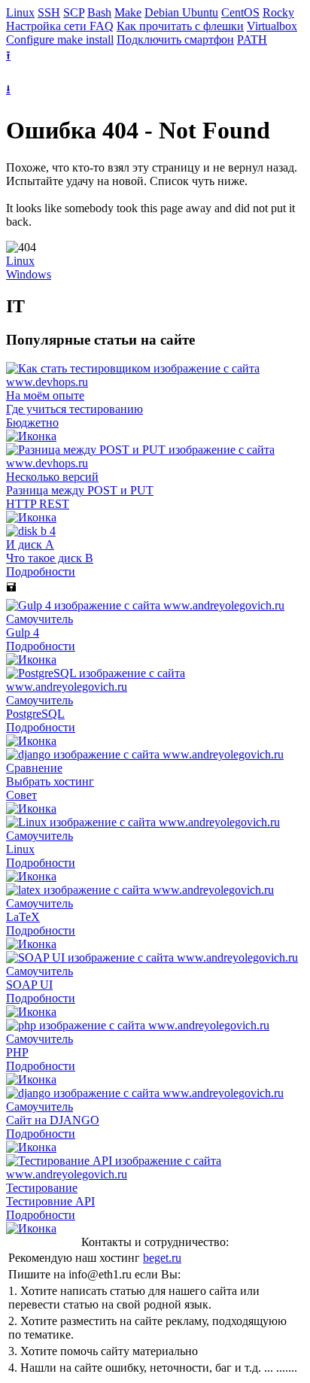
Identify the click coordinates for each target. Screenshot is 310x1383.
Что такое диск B (49, 558)
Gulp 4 (22, 632)
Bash (99, 12)
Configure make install (60, 39)
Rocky (278, 12)
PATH (252, 39)
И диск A (30, 544)
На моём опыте (45, 395)
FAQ (102, 26)
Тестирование (42, 1187)
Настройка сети (48, 26)
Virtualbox (272, 26)
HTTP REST (37, 503)
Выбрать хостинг (50, 781)
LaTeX (23, 916)
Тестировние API (50, 1201)
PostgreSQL (35, 713)
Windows (28, 274)
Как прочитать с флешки (180, 26)
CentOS (240, 12)
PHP (17, 1052)
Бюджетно (32, 422)
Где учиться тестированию (74, 409)
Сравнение (34, 767)
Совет (21, 795)
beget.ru (162, 1257)
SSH (49, 12)
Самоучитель (39, 618)
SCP (73, 12)
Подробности (40, 571)
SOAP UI (29, 984)
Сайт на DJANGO (52, 1120)
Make (127, 12)
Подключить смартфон (175, 39)
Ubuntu (200, 12)
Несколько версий (52, 476)
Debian (163, 12)
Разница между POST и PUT (79, 490)
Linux (20, 12)
